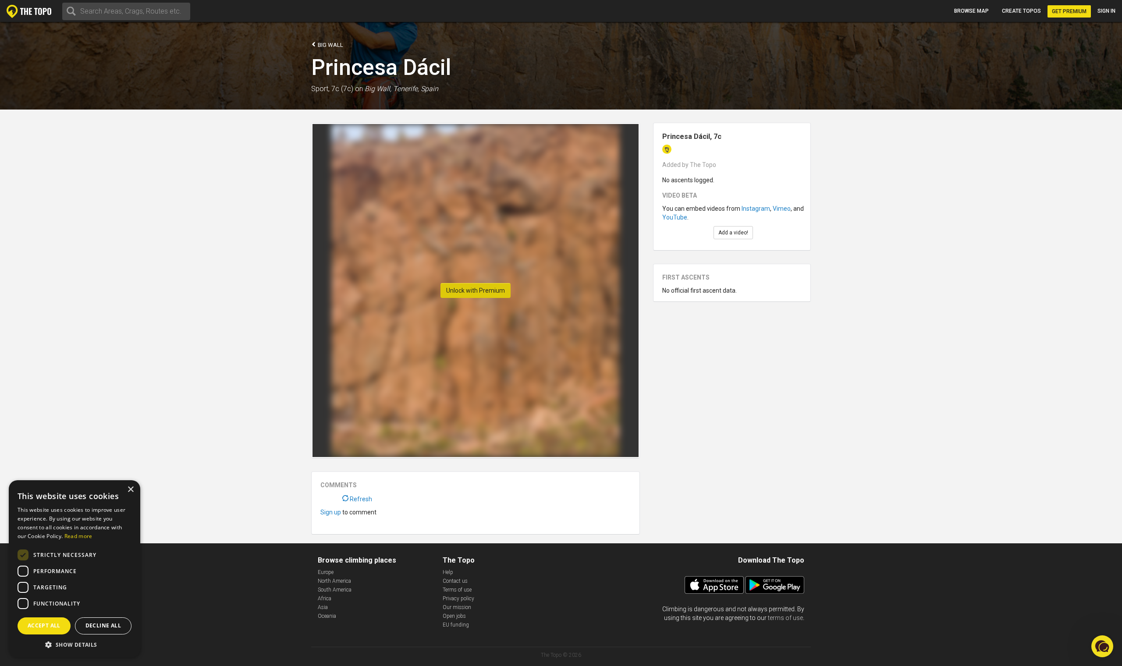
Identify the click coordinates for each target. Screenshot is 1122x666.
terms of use (785, 617)
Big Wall (329, 45)
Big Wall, (378, 89)
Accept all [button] (44, 625)
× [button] (130, 489)
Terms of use (457, 590)
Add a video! (733, 233)
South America (335, 590)
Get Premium (1069, 11)
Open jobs (454, 616)
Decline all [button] (103, 625)
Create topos (1021, 11)
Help (448, 572)
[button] (74, 644)
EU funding (456, 625)
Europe (326, 572)
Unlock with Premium (475, 290)
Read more (78, 536)
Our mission (457, 607)
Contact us (455, 581)
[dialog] (74, 568)
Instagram (756, 208)
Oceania (327, 616)
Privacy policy (458, 598)
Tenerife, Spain (415, 89)
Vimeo (782, 208)
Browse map (971, 11)
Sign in (1106, 11)
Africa (324, 598)
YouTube (674, 217)
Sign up (330, 512)
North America (334, 581)
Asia (323, 607)
